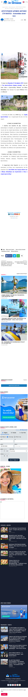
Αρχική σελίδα (5, 7)
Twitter (14, 255)
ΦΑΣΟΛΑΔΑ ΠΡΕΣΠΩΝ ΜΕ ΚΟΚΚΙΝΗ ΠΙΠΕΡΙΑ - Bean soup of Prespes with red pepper (17, 546)
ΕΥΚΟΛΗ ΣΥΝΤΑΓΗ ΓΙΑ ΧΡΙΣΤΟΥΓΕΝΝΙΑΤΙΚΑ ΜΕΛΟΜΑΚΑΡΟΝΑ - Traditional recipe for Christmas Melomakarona (18, 563)
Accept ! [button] (4, 694)
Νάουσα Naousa (12, 7)
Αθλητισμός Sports (10, 249)
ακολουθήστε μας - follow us (14, 216)
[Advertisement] (14, 37)
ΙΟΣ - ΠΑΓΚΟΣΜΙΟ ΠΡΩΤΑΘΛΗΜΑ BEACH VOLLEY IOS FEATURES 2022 (13, 342)
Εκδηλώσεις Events (5, 251)
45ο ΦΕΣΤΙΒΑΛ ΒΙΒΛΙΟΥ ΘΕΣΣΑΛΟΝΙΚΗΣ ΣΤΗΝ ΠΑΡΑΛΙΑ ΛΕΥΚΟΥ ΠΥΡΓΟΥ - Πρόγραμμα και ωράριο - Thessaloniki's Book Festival (17, 663)
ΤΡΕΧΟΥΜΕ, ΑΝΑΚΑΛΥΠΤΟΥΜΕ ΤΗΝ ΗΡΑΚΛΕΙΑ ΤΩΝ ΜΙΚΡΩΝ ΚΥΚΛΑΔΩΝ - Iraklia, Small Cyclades (14, 319)
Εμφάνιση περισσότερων (22, 273)
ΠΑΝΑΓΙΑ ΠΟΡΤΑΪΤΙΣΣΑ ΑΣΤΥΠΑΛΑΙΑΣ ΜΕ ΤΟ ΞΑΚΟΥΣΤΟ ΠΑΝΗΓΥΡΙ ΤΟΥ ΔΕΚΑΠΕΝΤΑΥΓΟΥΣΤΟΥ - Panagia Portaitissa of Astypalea (18, 639)
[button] (27, 2)
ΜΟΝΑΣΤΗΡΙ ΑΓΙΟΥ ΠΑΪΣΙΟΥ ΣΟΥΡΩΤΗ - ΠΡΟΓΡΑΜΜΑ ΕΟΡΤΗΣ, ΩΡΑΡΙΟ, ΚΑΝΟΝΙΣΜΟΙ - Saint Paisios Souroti (18, 647)
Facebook (10, 255)
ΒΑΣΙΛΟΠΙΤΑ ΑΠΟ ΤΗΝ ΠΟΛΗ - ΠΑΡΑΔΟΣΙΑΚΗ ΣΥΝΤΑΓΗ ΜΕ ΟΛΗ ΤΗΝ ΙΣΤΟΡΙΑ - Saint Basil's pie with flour (17, 538)
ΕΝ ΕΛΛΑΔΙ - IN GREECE (14, 212)
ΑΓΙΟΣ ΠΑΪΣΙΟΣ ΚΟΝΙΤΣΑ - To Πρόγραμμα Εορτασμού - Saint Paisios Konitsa (16, 654)
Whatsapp (18, 255)
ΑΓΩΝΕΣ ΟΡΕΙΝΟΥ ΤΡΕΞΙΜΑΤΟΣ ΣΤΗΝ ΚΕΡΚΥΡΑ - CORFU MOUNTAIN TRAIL (13, 296)
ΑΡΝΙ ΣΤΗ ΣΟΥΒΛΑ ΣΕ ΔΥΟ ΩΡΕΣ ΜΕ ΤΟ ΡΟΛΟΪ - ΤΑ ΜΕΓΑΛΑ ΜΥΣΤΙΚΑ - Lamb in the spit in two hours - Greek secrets (18, 554)
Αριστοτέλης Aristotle (20, 249)
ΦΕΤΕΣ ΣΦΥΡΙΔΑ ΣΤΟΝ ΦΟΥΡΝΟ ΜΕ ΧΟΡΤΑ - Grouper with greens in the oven (17, 530)
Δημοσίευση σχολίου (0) (14, 385)
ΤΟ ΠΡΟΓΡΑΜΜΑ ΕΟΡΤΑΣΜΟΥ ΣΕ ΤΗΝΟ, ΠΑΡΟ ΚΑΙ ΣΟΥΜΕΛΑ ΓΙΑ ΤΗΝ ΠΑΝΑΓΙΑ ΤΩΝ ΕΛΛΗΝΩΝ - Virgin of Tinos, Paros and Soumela (17, 630)
